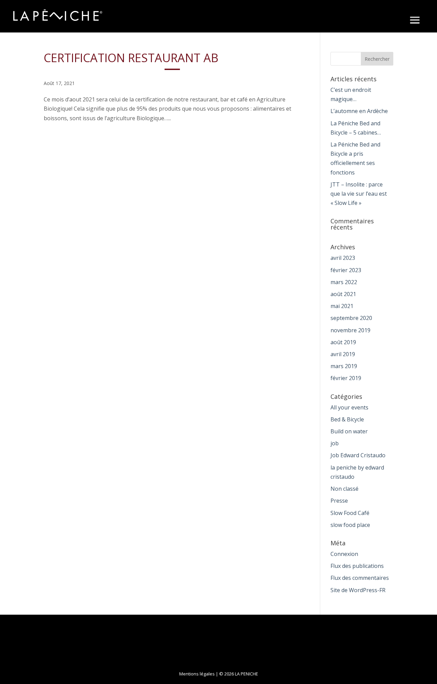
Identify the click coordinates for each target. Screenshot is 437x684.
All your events (349, 407)
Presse (339, 500)
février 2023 (345, 270)
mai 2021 (341, 306)
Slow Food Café (349, 513)
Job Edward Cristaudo (357, 455)
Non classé (344, 488)
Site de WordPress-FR (357, 590)
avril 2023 (342, 258)
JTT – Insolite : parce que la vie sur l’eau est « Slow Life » (358, 194)
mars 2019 (343, 366)
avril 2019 (342, 354)
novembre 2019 (350, 330)
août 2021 (343, 294)
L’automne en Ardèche (359, 111)
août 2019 (343, 342)
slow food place (350, 525)
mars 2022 (343, 282)
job (334, 443)
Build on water (349, 431)
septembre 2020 (351, 318)
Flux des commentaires (359, 578)
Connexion (344, 554)
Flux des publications (357, 566)
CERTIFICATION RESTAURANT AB (131, 58)
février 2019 (345, 378)
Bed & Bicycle (347, 419)
